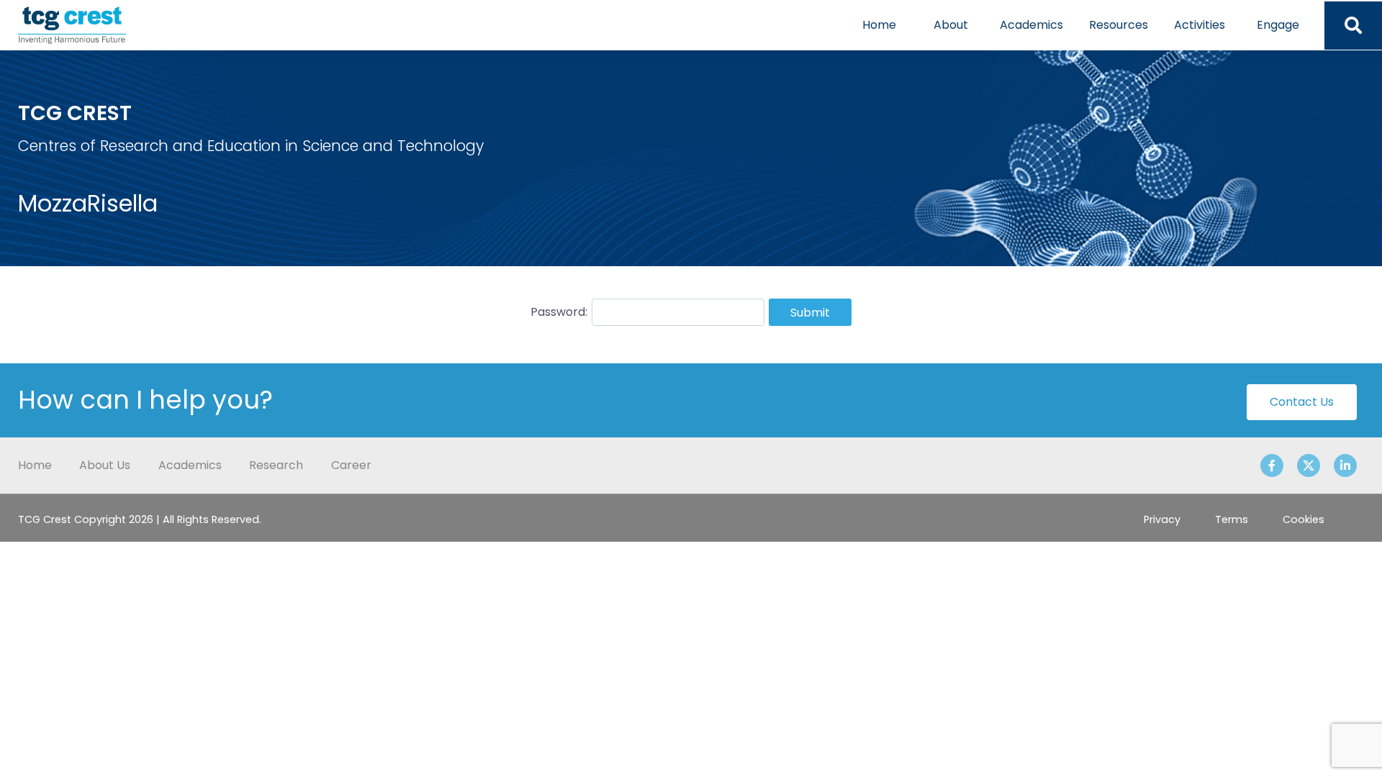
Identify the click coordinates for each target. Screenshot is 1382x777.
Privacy (1162, 519)
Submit (810, 312)
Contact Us (1302, 402)
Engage (1278, 25)
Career (351, 465)
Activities (1199, 25)
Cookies (1303, 519)
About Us (104, 465)
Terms (1231, 519)
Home (879, 25)
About (951, 25)
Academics (1031, 25)
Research (276, 465)
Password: (558, 312)
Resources (1118, 25)
